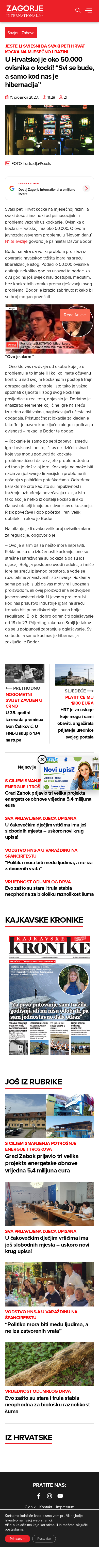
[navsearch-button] (78, 11)
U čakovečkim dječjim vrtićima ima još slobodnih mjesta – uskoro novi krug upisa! (46, 828)
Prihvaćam (17, 1538)
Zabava (28, 32)
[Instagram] (49, 1496)
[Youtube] (60, 1496)
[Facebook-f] (39, 1496)
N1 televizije (16, 241)
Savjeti (14, 32)
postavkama (14, 1529)
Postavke (44, 1538)
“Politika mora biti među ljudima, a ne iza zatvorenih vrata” (49, 859)
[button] (88, 11)
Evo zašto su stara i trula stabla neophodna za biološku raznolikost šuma (49, 888)
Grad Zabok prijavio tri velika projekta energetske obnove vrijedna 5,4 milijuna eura (48, 793)
